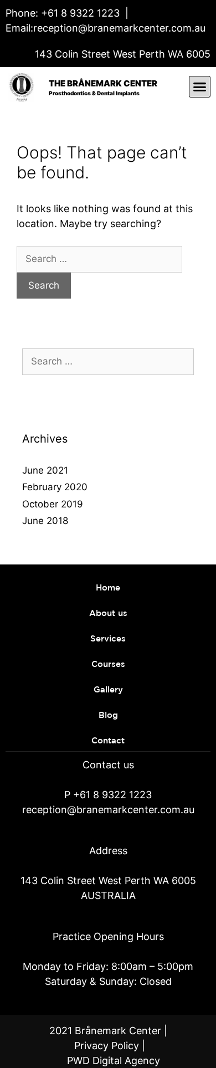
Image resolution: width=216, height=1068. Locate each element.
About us (108, 613)
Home (108, 588)
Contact (108, 740)
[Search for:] (99, 258)
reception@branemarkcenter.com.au (119, 28)
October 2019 (52, 504)
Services (108, 639)
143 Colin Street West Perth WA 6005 (122, 54)
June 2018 (45, 520)
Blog (108, 715)
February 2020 (55, 486)
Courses (108, 664)
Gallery (108, 690)
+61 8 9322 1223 (79, 13)
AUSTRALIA (108, 895)
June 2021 (45, 470)
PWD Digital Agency (113, 1060)
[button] (200, 87)
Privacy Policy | (109, 1045)
